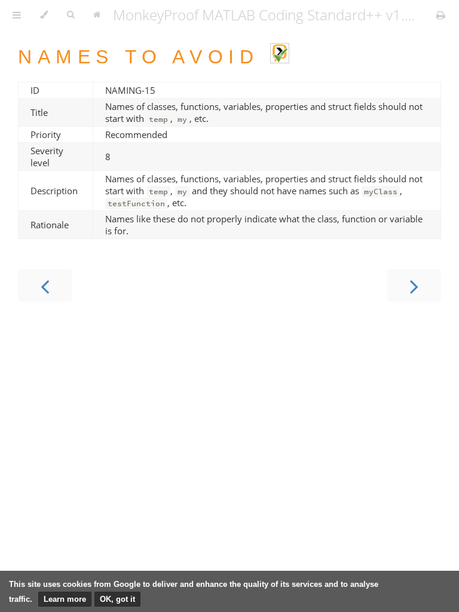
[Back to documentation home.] (97, 15)
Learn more (65, 599)
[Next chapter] (414, 285)
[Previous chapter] (45, 285)
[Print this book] (441, 15)
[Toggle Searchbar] (70, 15)
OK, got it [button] (117, 599)
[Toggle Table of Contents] (16, 15)
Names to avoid (144, 57)
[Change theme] (43, 15)
